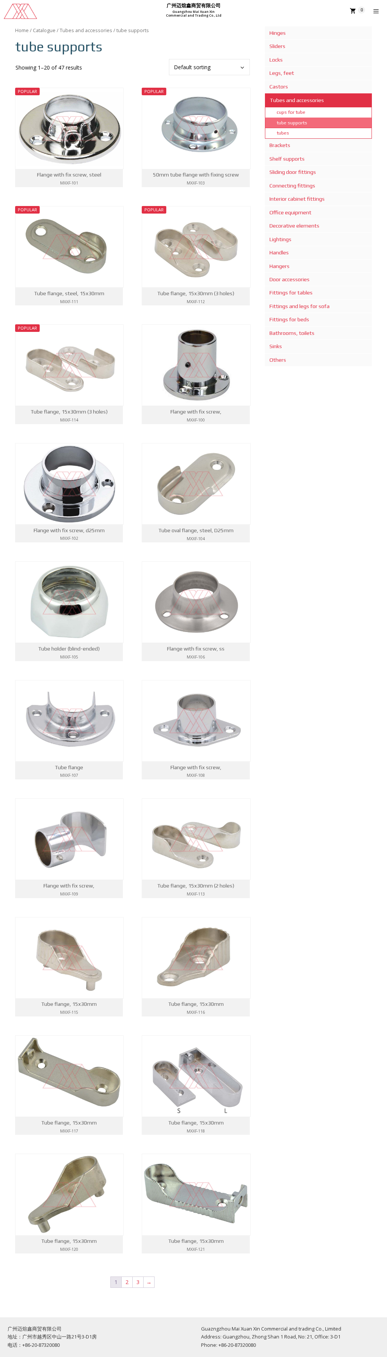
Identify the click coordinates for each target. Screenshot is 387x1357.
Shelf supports (287, 159)
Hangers (279, 266)
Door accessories (289, 279)
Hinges (277, 33)
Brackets (279, 145)
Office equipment (290, 212)
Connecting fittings (292, 186)
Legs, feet (281, 73)
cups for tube (291, 112)
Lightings (280, 239)
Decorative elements (294, 226)
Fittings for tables (291, 293)
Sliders (277, 46)
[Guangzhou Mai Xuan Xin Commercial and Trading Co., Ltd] (20, 11)
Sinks (275, 346)
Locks (276, 60)
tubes (283, 133)
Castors (278, 87)
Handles (279, 252)
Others (277, 360)
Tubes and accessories (86, 30)
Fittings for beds (289, 319)
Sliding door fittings (292, 172)
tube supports (292, 122)
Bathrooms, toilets (291, 333)
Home (22, 30)
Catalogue (44, 30)
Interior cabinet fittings (297, 199)
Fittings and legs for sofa (299, 306)
